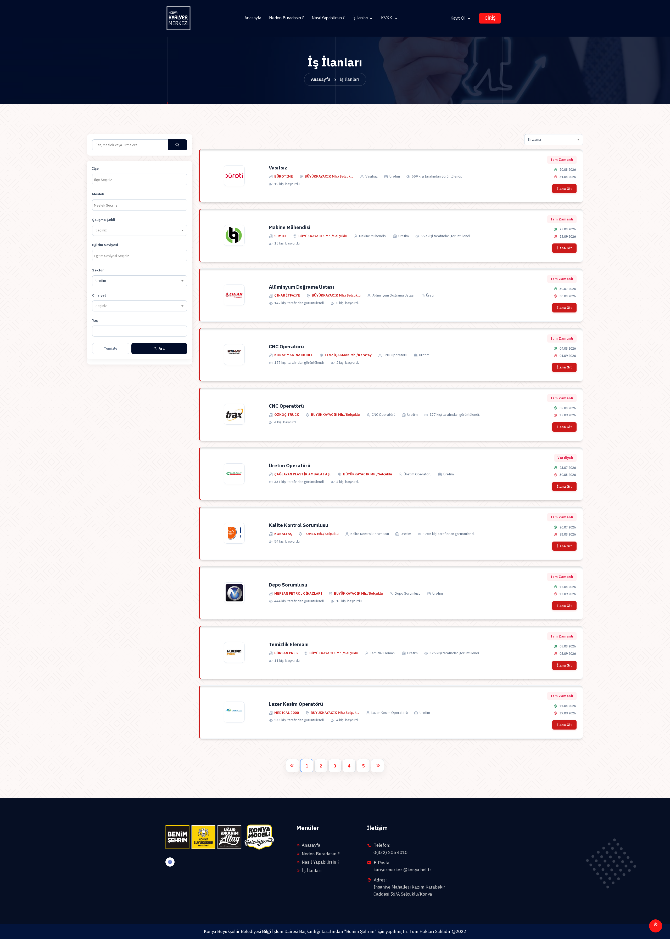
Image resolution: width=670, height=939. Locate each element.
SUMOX (280, 236)
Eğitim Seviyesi (105, 245)
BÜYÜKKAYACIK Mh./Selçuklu (329, 176)
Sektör (98, 270)
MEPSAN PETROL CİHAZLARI (298, 593)
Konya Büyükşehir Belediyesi (232, 931)
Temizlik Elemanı (289, 644)
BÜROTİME (283, 176)
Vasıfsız (278, 167)
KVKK (386, 18)
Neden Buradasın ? (286, 18)
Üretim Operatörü (289, 465)
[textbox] (102, 230)
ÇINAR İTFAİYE (287, 295)
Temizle (110, 348)
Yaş (95, 320)
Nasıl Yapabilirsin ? (328, 18)
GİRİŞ (489, 18)
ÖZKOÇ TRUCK (286, 414)
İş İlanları (360, 18)
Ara (162, 348)
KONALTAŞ (283, 534)
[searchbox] (139, 180)
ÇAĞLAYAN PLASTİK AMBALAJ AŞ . (302, 474)
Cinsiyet (99, 295)
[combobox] (139, 179)
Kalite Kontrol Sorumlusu (298, 525)
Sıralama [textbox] (534, 139)
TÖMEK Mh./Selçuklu (321, 534)
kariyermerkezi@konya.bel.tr (402, 870)
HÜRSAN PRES (286, 653)
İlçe (95, 168)
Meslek (98, 194)
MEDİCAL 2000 (286, 712)
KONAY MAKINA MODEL (293, 355)
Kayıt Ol (457, 18)
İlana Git (564, 188)
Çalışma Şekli (103, 220)
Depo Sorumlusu (288, 585)
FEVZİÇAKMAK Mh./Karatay (348, 355)
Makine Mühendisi (289, 227)
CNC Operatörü (286, 346)
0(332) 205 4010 (390, 852)
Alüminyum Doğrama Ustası (301, 287)
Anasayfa (252, 18)
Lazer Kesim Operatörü (296, 704)
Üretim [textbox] (101, 280)
